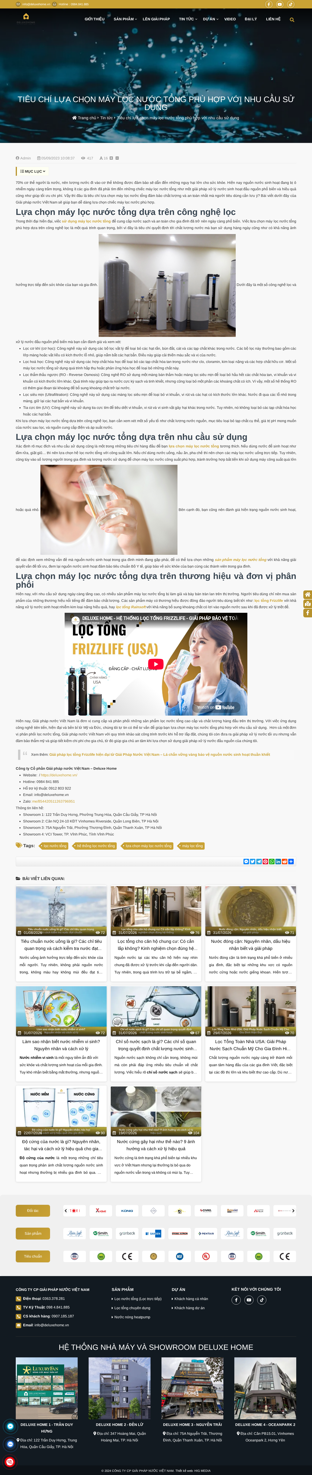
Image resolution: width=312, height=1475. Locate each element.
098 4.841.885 (58, 1307)
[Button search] (292, 19)
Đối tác (33, 1211)
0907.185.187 (63, 1316)
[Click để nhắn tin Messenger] (10, 1426)
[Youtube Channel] (279, 4)
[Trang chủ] (26, 19)
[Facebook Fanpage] (268, 4)
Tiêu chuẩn (33, 1256)
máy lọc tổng (192, 846)
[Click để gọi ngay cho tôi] (10, 1462)
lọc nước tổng (55, 846)
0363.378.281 (53, 1299)
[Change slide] (66, 1210)
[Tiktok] (290, 4)
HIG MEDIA (202, 1470)
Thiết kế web (184, 1470)
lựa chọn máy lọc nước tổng (149, 846)
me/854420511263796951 (53, 801)
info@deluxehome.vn (51, 1325)
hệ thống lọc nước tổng (96, 846)
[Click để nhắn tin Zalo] (10, 1444)
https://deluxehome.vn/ (58, 775)
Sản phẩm (33, 1233)
